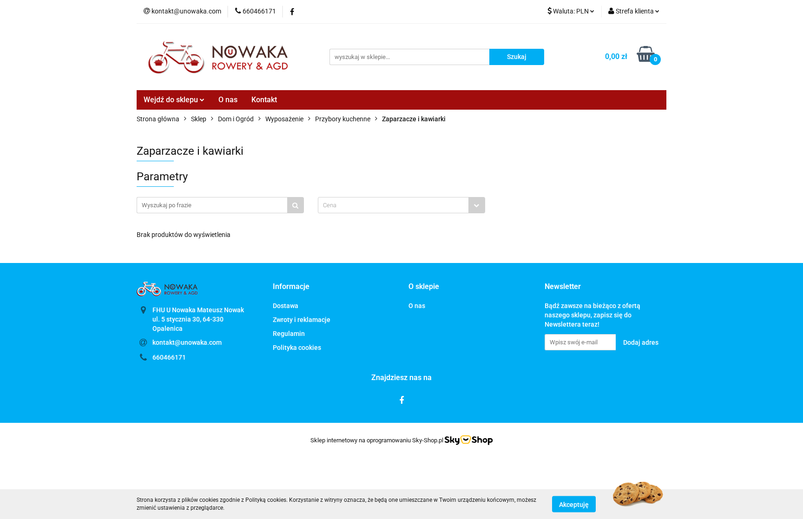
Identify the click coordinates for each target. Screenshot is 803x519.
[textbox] (393, 205)
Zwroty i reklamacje (301, 319)
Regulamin (289, 333)
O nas (227, 99)
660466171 (169, 357)
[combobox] (401, 205)
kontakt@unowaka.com (187, 342)
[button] (291, 287)
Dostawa (285, 305)
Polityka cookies (297, 347)
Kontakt (264, 99)
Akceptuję (574, 504)
